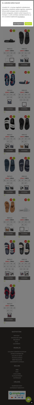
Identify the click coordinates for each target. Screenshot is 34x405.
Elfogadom (28, 23)
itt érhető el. (21, 17)
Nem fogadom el (18, 23)
